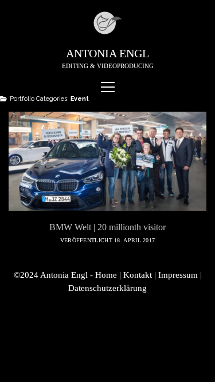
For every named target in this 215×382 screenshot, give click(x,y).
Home (106, 274)
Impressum (178, 274)
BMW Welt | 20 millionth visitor (107, 161)
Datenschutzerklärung (107, 288)
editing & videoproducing (108, 65)
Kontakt (137, 274)
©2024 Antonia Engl (52, 274)
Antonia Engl (107, 53)
